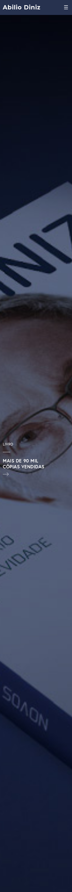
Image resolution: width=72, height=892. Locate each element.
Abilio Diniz (21, 7)
